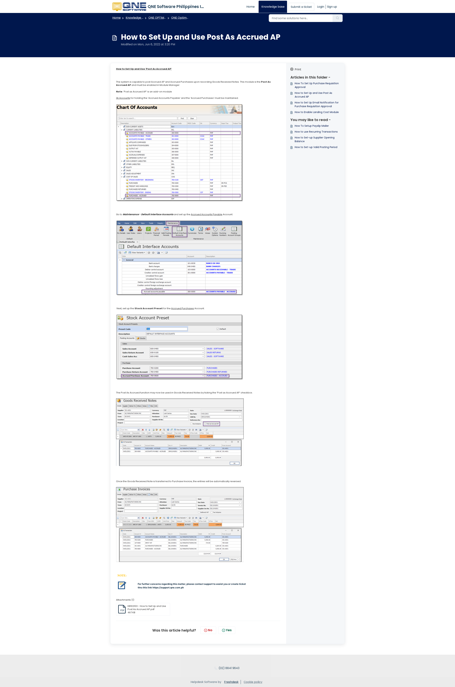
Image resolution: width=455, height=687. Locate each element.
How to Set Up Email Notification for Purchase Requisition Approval (317, 104)
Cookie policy (253, 682)
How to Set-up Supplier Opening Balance (314, 139)
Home (250, 7)
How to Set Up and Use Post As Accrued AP (313, 94)
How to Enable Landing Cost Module (317, 112)
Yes (229, 630)
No (210, 630)
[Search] (338, 18)
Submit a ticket (301, 7)
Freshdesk (231, 682)
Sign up (332, 7)
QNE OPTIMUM (158, 18)
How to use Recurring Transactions (316, 131)
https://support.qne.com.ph (168, 587)
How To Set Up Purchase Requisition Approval (317, 85)
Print (298, 69)
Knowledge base (273, 7)
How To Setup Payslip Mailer (312, 126)
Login (320, 7)
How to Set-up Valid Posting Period (316, 147)
